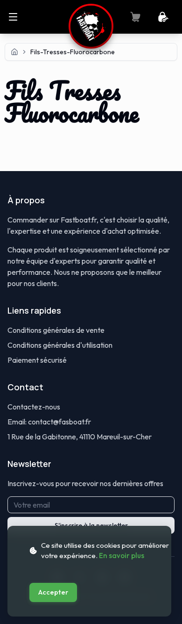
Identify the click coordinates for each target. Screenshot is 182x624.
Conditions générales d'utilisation (59, 345)
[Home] (14, 52)
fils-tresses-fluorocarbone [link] (72, 52)
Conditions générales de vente (56, 330)
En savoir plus (121, 555)
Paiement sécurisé (37, 360)
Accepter (53, 592)
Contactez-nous (33, 406)
